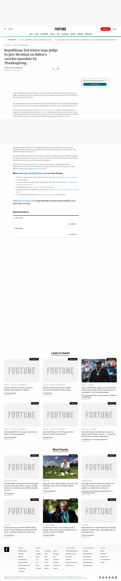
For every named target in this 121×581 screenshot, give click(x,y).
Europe (37, 565)
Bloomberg (19, 67)
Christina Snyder (11, 393)
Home (31, 34)
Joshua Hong (10, 493)
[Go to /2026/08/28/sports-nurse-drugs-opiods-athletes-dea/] (99, 370)
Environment (38, 568)
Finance (52, 34)
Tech (58, 34)
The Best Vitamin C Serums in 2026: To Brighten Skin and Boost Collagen (18, 389)
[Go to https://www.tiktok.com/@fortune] (113, 577)
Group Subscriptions (87, 565)
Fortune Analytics (87, 556)
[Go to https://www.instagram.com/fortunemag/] (109, 577)
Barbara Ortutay (88, 491)
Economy (85, 525)
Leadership (65, 34)
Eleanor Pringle (49, 535)
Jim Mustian (113, 395)
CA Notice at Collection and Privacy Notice (58, 576)
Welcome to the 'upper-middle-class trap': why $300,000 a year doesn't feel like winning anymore (60, 485)
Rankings (80, 34)
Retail (46, 556)
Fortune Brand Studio (87, 553)
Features (55, 550)
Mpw (54, 556)
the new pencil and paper (47, 194)
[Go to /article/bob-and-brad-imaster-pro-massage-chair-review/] (60, 415)
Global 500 (20, 556)
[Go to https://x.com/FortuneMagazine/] (103, 577)
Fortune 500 (44, 34)
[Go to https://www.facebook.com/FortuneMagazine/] (100, 577)
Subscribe (106, 29)
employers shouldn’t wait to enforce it (64, 177)
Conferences (56, 562)
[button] (31, 34)
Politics (85, 429)
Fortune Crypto (48, 550)
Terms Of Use (68, 559)
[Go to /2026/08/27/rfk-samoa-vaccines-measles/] (99, 415)
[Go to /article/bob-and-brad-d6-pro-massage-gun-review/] (21, 415)
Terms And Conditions (105, 559)
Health (7, 45)
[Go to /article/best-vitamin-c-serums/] (21, 370)
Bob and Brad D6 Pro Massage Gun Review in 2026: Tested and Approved (20, 433)
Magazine (47, 568)
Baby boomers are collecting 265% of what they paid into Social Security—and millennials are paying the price (99, 529)
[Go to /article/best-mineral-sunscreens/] (60, 370)
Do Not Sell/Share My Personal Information (73, 576)
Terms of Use (41, 576)
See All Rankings (21, 568)
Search (11, 29)
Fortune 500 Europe (22, 559)
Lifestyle (72, 34)
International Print (69, 565)
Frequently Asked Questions (72, 550)
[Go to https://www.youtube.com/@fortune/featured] (116, 577)
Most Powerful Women (23, 562)
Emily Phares (49, 393)
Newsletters (47, 565)
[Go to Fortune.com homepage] (60, 29)
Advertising (85, 550)
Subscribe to (24, 200)
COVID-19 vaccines (20, 45)
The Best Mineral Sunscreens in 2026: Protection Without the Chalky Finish (57, 389)
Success (46, 480)
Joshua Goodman (103, 395)
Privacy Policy (69, 556)
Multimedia (88, 34)
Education (55, 568)
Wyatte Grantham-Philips (102, 491)
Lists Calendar (21, 571)
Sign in (115, 29)
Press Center (103, 553)
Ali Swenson (87, 439)
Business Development (88, 562)
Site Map (102, 562)
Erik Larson (9, 67)
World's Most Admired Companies (25, 565)
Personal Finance (10, 480)
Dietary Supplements (19, 385)
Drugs (91, 385)
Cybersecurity (87, 480)
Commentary (56, 553)
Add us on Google (95, 84)
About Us (102, 550)
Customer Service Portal (71, 553)
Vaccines (93, 429)
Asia (37, 562)
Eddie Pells (87, 397)
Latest (37, 34)
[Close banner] (106, 80)
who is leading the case (47, 110)
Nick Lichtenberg (50, 491)
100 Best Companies (22, 550)
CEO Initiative (56, 559)
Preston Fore (10, 535)
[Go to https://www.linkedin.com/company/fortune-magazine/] (106, 577)
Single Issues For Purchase (71, 562)
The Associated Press (90, 395)
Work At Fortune (104, 556)
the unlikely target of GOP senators (42, 187)
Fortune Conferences (87, 559)
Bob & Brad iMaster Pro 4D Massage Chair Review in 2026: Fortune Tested (58, 433)
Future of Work (49, 525)
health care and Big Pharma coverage (33, 173)
